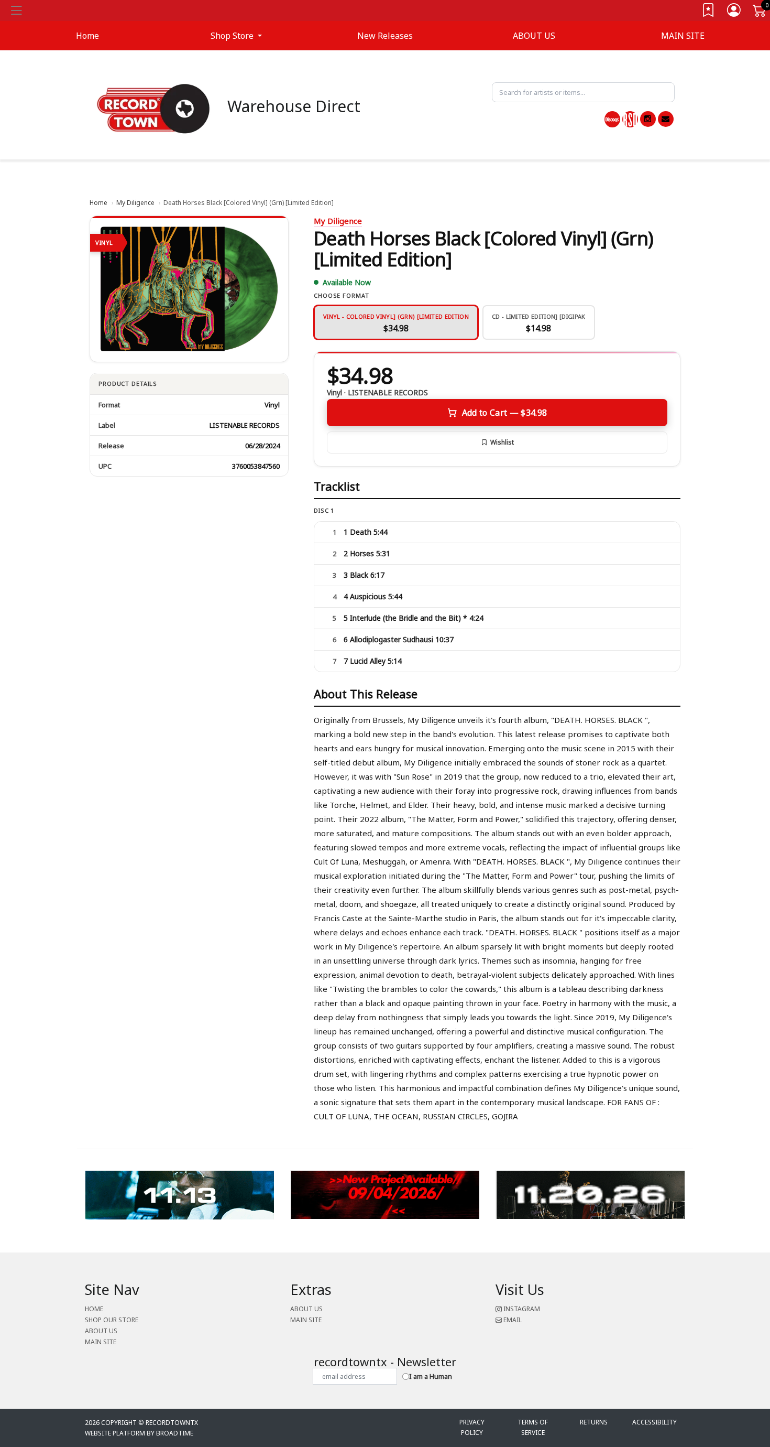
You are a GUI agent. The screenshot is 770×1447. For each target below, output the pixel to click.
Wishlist (502, 442)
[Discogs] (612, 119)
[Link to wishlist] (708, 12)
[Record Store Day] (630, 119)
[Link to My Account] (734, 12)
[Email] (666, 119)
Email (512, 1319)
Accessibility (654, 1422)
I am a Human (430, 1376)
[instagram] (648, 119)
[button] (236, 35)
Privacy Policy (472, 1427)
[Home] (153, 108)
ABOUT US (534, 35)
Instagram (521, 1308)
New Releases (385, 35)
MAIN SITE (683, 35)
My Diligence (135, 202)
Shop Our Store (111, 1319)
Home (98, 202)
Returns (594, 1422)
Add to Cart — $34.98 (504, 412)
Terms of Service (533, 1427)
